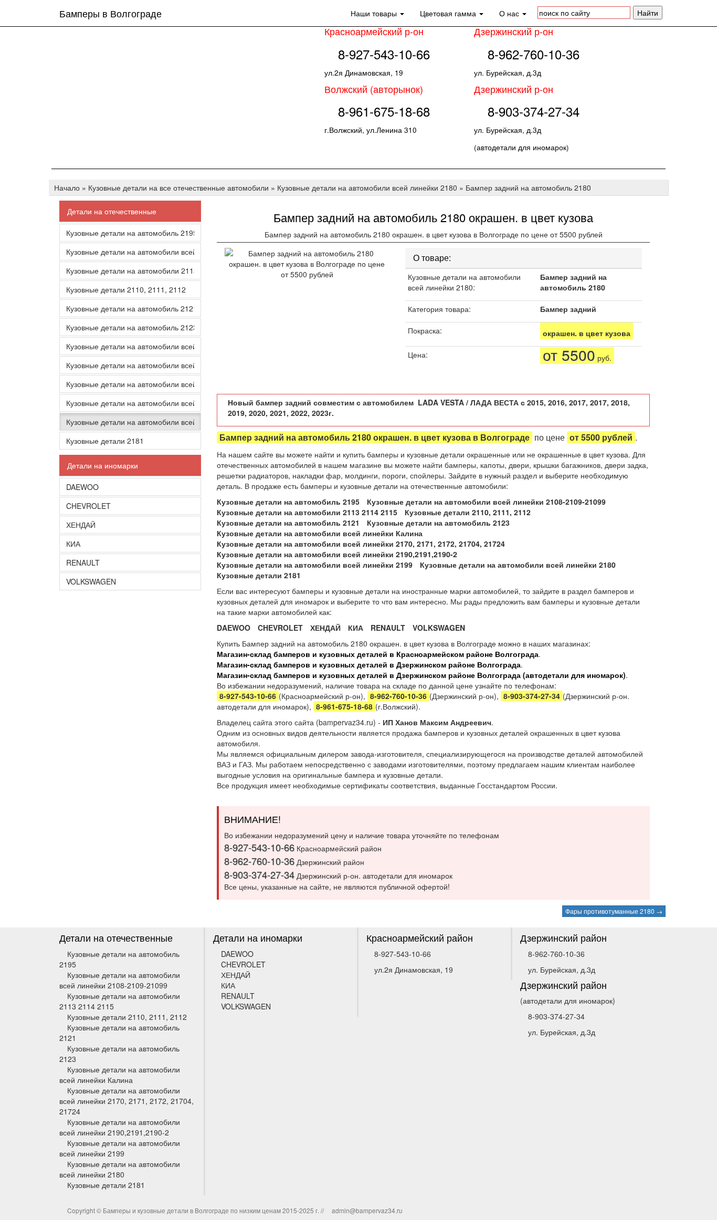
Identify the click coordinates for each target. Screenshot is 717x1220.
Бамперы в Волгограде (110, 13)
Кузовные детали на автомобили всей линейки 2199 (130, 403)
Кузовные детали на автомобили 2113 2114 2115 (130, 270)
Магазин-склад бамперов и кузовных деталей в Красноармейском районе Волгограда (378, 654)
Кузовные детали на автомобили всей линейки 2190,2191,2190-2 (130, 384)
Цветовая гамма (449, 13)
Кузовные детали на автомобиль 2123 (130, 327)
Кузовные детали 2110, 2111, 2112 (126, 289)
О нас (510, 13)
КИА (73, 543)
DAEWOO (82, 487)
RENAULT (83, 562)
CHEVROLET (88, 505)
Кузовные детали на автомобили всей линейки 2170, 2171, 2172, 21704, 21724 (130, 365)
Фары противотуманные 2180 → (613, 910)
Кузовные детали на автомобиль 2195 (130, 232)
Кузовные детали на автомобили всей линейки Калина (130, 346)
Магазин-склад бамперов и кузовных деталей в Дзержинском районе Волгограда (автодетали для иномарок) (421, 675)
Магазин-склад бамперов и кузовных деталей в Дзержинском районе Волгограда (369, 664)
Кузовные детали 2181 (105, 440)
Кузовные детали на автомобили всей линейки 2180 (130, 421)
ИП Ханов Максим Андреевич (437, 722)
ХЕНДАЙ (81, 524)
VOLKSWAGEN (91, 581)
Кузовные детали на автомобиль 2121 (130, 308)
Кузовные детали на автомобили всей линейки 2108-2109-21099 (130, 251)
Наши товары (375, 13)
